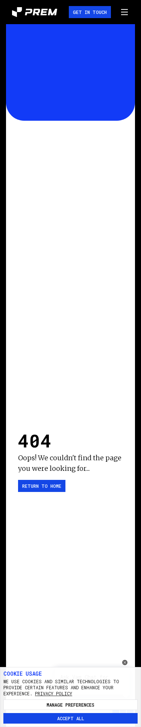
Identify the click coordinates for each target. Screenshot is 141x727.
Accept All (70, 718)
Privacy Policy (53, 693)
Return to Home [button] (41, 486)
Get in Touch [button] (90, 12)
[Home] (34, 12)
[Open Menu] (124, 12)
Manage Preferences (70, 705)
